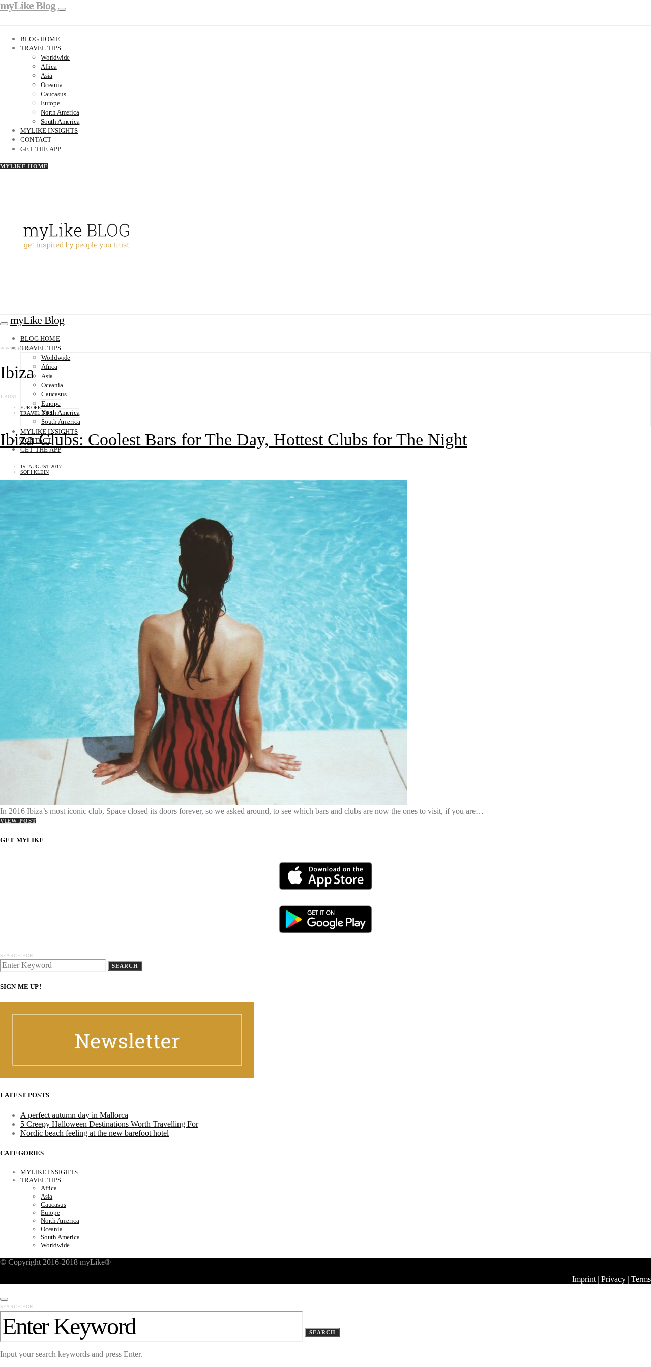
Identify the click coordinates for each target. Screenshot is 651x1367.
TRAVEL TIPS (36, 413)
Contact (35, 140)
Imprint (584, 1279)
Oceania (52, 85)
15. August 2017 (41, 466)
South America (60, 121)
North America (60, 112)
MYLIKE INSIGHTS (49, 1172)
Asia (46, 75)
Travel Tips (40, 48)
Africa (49, 66)
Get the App (40, 149)
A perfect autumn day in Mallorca (74, 1114)
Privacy (613, 1279)
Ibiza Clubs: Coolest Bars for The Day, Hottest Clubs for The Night (233, 439)
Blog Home (40, 39)
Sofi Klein (34, 472)
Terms (641, 1279)
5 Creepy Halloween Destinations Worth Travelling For (109, 1124)
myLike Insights (49, 130)
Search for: (17, 955)
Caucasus (53, 94)
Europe (50, 103)
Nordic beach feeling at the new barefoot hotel (94, 1133)
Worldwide (55, 57)
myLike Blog (37, 320)
